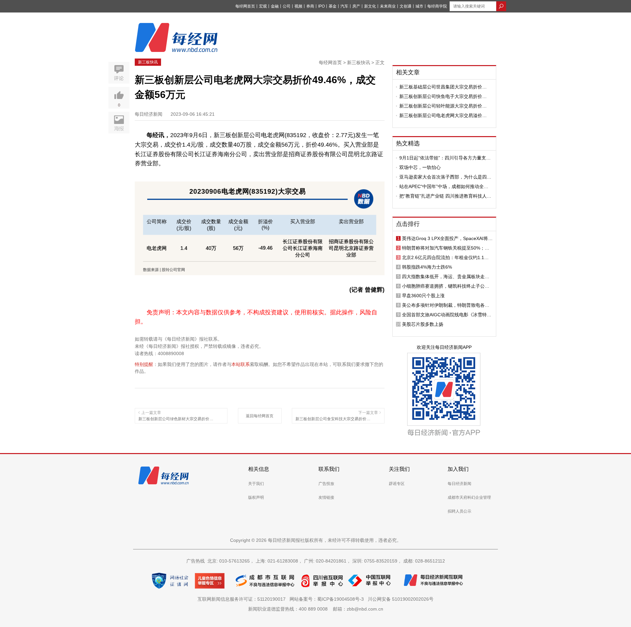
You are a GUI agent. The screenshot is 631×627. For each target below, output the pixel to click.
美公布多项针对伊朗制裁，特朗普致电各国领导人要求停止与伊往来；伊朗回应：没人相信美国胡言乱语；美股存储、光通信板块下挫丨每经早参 (445, 305)
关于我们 (256, 483)
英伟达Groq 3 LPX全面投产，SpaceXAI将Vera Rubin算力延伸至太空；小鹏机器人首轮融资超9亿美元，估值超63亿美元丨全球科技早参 (447, 238)
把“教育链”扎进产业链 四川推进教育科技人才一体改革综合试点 (445, 196)
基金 (333, 6)
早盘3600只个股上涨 (423, 295)
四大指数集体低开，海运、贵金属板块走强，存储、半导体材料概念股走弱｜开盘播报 (445, 276)
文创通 (405, 6)
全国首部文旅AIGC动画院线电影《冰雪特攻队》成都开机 (446, 314)
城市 (419, 6)
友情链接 (326, 497)
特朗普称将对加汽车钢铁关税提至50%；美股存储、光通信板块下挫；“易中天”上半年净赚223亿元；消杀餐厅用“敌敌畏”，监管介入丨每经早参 (447, 248)
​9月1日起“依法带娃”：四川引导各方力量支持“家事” (445, 158)
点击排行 (408, 224)
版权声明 (256, 497)
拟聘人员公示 (459, 511)
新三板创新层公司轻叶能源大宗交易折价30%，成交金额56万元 (440, 106)
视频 (298, 6)
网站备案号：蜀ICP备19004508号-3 (328, 599)
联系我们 (328, 469)
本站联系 (240, 364)
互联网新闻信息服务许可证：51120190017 (243, 599)
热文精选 (408, 143)
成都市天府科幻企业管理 (469, 497)
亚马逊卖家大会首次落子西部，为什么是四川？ (443, 177)
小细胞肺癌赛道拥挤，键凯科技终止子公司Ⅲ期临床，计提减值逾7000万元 (447, 286)
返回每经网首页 (259, 416)
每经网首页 (245, 6)
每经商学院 (437, 6)
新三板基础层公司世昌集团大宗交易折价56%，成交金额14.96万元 (440, 86)
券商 (310, 6)
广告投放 (326, 483)
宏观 (263, 6)
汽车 (344, 6)
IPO (321, 6)
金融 (275, 6)
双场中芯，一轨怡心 (420, 167)
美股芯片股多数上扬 (422, 324)
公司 (287, 6)
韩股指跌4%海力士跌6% (427, 267)
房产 (356, 6)
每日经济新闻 (459, 483)
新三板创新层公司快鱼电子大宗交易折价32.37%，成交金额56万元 (440, 96)
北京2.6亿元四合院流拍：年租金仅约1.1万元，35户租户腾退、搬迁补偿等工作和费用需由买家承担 (446, 257)
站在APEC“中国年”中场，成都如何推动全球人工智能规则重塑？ (443, 186)
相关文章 (408, 72)
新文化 (370, 6)
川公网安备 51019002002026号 (400, 599)
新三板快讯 (148, 62)
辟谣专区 (397, 483)
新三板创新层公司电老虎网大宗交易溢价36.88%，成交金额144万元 (440, 115)
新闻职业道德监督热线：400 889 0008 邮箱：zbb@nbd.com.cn (315, 609)
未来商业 (388, 6)
